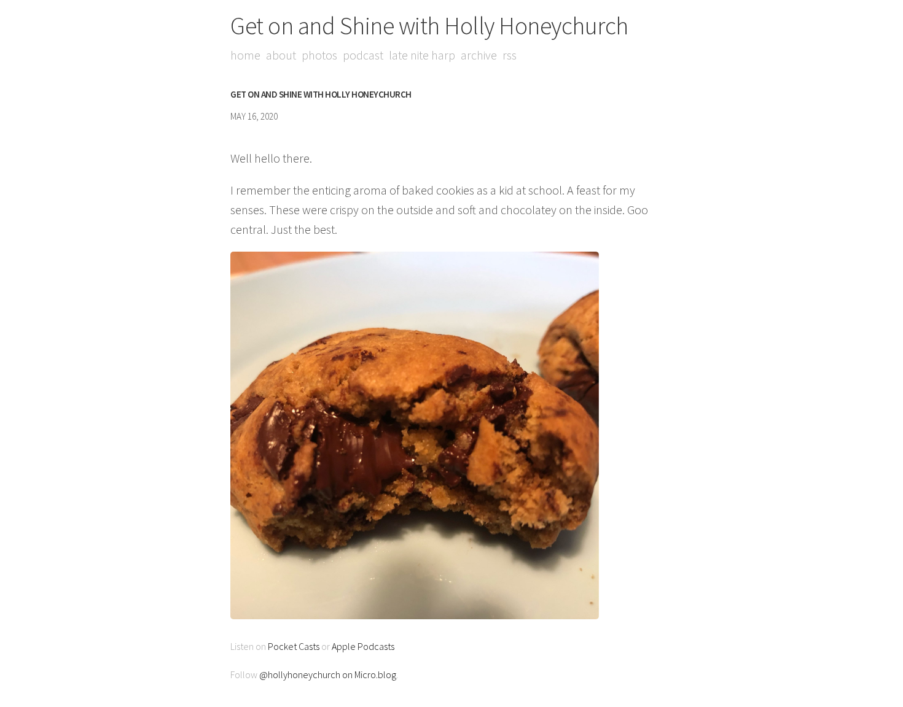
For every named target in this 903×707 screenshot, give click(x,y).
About (281, 55)
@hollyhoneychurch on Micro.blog (327, 674)
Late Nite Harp (422, 55)
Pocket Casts (293, 646)
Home (245, 55)
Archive (479, 55)
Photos (319, 55)
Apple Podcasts (363, 646)
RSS (509, 55)
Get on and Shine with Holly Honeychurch (429, 25)
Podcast (363, 55)
